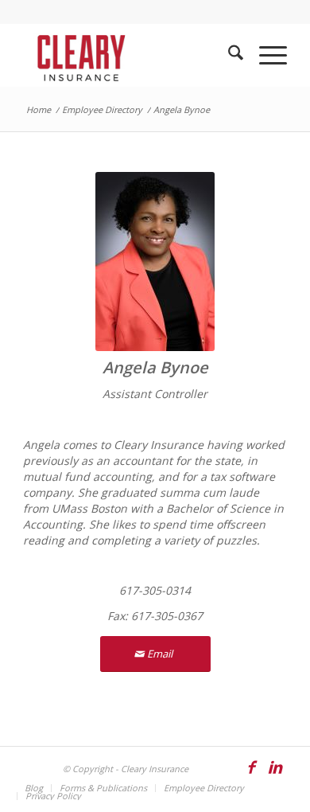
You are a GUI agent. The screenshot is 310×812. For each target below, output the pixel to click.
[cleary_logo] (128, 55)
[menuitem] (227, 55)
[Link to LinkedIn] (275, 774)
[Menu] (265, 55)
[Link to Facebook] (251, 774)
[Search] (227, 55)
